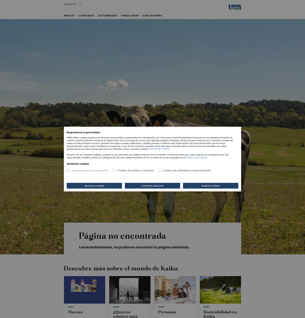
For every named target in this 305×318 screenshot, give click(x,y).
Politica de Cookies (197, 157)
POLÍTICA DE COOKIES (159, 149)
